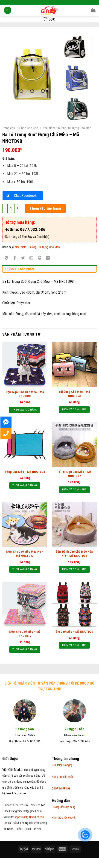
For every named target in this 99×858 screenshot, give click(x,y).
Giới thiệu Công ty (62, 765)
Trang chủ (8, 128)
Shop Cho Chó (28, 128)
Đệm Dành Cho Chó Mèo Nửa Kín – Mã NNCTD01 (74, 553)
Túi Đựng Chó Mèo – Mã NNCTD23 (74, 394)
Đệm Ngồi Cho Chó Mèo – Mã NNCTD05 (25, 394)
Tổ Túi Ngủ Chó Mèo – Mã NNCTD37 (74, 474)
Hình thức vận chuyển (64, 817)
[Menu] (7, 10)
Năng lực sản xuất (62, 776)
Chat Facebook (25, 196)
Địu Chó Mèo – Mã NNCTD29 (74, 631)
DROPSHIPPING (61, 788)
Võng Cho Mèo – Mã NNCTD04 (25, 472)
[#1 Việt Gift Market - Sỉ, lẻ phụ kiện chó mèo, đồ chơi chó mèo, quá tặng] (50, 10)
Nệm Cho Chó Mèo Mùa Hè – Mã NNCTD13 (25, 553)
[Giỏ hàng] (93, 10)
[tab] (49, 270)
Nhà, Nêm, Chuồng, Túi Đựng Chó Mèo (67, 128)
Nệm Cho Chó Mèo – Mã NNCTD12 (25, 634)
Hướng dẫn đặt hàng (64, 807)
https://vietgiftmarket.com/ (30, 817)
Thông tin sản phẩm (19, 269)
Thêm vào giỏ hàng (45, 208)
